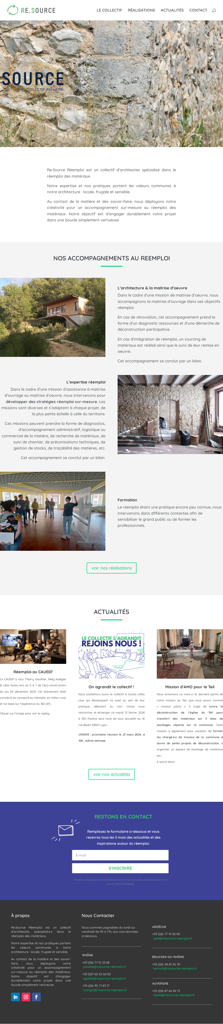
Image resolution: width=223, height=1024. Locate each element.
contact (198, 11)
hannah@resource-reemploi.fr (175, 968)
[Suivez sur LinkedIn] (15, 997)
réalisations (141, 11)
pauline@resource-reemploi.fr (105, 967)
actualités (172, 11)
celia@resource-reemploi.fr (173, 938)
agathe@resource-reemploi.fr (105, 978)
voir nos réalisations (111, 568)
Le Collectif (109, 11)
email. (121, 879)
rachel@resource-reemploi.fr (174, 995)
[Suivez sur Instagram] (26, 997)
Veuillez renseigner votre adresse (95, 879)
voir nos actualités (111, 774)
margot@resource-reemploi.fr (105, 990)
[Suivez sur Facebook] (36, 997)
